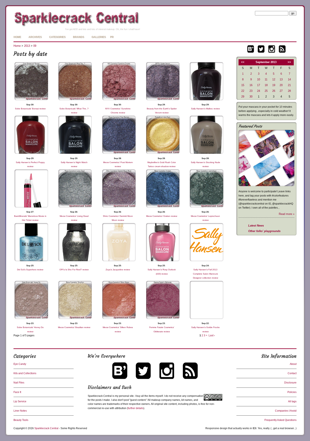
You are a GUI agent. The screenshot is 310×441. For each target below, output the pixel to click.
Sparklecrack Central (46, 428)
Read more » (286, 214)
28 (289, 90)
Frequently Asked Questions (280, 420)
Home (17, 37)
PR (112, 37)
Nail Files (18, 382)
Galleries (99, 37)
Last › (212, 335)
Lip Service (19, 401)
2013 (27, 45)
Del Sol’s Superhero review (30, 269)
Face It (17, 392)
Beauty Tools (20, 420)
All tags (292, 401)
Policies (292, 392)
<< (242, 62)
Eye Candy (19, 364)
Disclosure (290, 382)
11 (266, 79)
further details (135, 408)
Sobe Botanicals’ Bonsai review (30, 108)
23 (250, 90)
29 (242, 96)
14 (289, 79)
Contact (292, 373)
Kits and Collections (24, 373)
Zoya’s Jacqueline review (118, 269)
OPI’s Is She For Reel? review (74, 269)
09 (34, 45)
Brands (78, 37)
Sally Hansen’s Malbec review (205, 108)
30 (250, 96)
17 (258, 85)
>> (289, 62)
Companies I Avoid (286, 410)
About (293, 364)
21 (289, 85)
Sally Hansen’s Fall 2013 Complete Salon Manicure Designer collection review (205, 273)
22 (242, 90)
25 (266, 90)
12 (273, 79)
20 (281, 85)
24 (258, 90)
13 (281, 79)
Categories (57, 37)
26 (273, 90)
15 (242, 85)
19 (273, 85)
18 (266, 85)
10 (258, 79)
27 (281, 90)
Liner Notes (20, 410)
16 (250, 85)
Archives (35, 37)
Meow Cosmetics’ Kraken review (161, 216)
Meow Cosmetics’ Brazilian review (74, 327)
